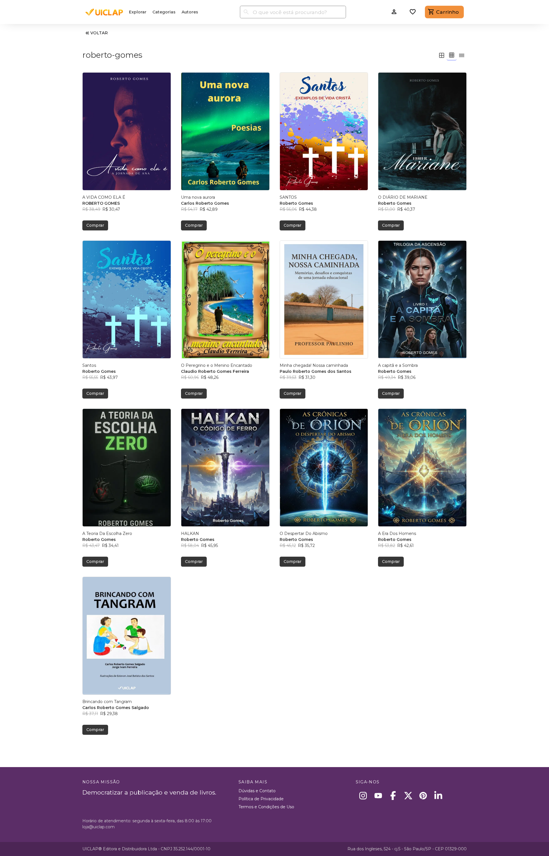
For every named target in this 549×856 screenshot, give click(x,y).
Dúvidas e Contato (257, 790)
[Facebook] (393, 795)
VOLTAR (99, 32)
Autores (190, 12)
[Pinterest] (423, 795)
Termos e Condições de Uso (266, 806)
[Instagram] (363, 795)
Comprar (95, 225)
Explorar (137, 12)
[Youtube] (378, 795)
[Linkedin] (438, 795)
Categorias (164, 12)
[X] (408, 795)
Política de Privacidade (261, 798)
